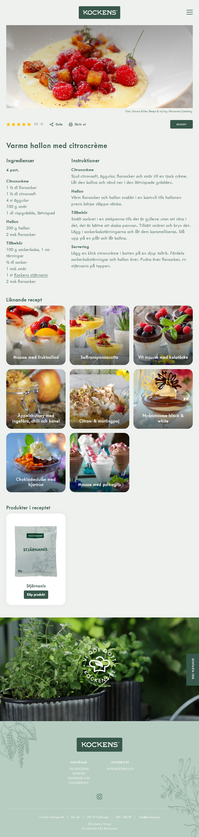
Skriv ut (80, 124)
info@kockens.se (149, 817)
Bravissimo (110, 828)
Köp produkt (36, 594)
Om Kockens (79, 769)
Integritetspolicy (120, 769)
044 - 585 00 (124, 817)
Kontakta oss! (193, 668)
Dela (59, 124)
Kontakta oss (79, 778)
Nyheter (79, 773)
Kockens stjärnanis (31, 274)
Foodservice (79, 783)
